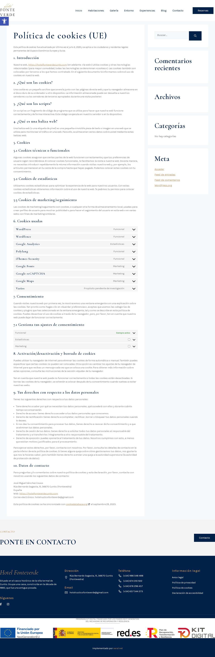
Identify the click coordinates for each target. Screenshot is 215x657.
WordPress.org (163, 185)
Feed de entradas (165, 174)
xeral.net (118, 648)
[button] (4, 21)
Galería (114, 10)
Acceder (159, 169)
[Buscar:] (172, 36)
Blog (164, 10)
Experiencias (147, 10)
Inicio (78, 10)
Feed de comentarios (167, 180)
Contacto (178, 10)
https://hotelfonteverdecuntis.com (47, 64)
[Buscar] (195, 36)
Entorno (129, 10)
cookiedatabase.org (76, 504)
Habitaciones (96, 10)
